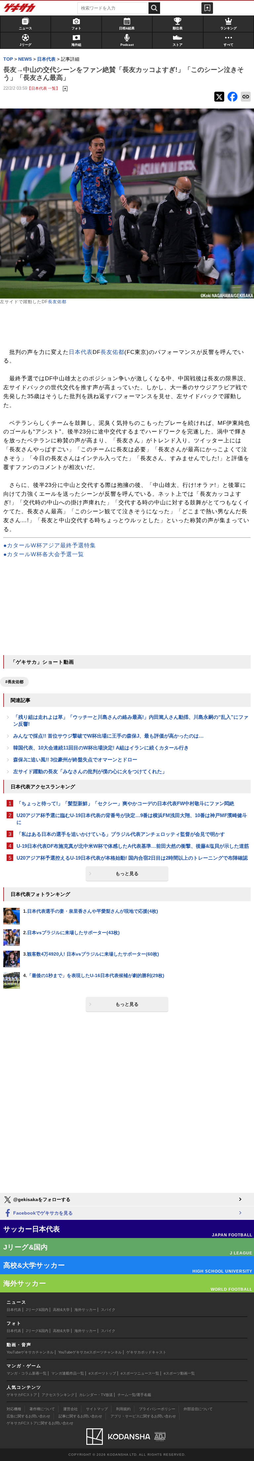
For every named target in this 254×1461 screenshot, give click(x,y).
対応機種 (14, 1409)
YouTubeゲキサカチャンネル (30, 1352)
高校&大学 (61, 1310)
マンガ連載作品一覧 (67, 1373)
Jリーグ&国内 (37, 1310)
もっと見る (127, 873)
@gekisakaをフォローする (41, 1199)
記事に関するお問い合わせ (80, 1416)
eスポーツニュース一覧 (140, 1373)
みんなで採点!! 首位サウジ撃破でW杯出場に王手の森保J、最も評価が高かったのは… (108, 736)
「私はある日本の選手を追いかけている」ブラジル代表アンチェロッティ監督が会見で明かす (121, 834)
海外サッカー (85, 1310)
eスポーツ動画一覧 (179, 1373)
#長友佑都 (14, 682)
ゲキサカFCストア (22, 1395)
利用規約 (123, 1409)
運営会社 (70, 1409)
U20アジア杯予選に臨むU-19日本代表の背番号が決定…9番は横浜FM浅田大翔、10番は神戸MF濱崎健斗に (132, 818)
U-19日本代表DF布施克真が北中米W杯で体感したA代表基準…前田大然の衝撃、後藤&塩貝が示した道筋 (133, 846)
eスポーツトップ (102, 1373)
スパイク (108, 1310)
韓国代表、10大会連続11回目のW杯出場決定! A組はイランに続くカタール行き (101, 747)
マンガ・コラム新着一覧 (27, 1373)
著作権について (42, 1409)
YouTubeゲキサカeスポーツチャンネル (90, 1352)
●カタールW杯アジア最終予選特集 (49, 545)
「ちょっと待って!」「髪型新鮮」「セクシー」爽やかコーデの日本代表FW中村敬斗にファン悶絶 (125, 803)
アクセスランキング (58, 1395)
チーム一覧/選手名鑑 (134, 1395)
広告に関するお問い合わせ (28, 1416)
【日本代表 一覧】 (43, 88)
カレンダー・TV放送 (96, 1395)
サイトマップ (97, 1409)
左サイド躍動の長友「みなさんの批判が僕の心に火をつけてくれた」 (90, 771)
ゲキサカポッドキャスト (146, 1352)
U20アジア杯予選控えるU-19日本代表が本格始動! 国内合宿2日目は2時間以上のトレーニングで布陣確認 (132, 858)
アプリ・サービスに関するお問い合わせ (143, 1416)
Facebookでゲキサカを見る (42, 1213)
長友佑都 (57, 301)
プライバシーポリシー (157, 1409)
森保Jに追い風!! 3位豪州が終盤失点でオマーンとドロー (75, 759)
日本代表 (81, 352)
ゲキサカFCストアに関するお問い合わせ (40, 1423)
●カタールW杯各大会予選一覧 (43, 554)
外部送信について (198, 1409)
